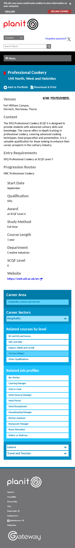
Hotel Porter (15, 401)
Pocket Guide (12, 511)
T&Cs (9, 506)
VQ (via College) (16, 353)
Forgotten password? (56, 38)
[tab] (37, 318)
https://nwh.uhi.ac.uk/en (23, 279)
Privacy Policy (12, 502)
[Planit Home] (21, 31)
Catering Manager (17, 383)
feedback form (12, 516)
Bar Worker (14, 378)
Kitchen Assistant (17, 418)
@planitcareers (15, 520)
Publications (11, 525)
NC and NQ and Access (20, 336)
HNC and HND (15, 342)
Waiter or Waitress (18, 435)
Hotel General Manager (20, 395)
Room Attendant (17, 429)
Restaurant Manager (19, 424)
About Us (10, 492)
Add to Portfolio (17, 89)
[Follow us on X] (69, 39)
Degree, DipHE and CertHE (21, 348)
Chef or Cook (15, 389)
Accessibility (11, 497)
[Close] (70, 3)
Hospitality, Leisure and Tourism (24, 302)
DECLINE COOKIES (59, 11)
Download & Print (44, 89)
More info (10, 11)
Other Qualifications (18, 359)
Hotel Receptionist (18, 406)
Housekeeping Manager (20, 412)
